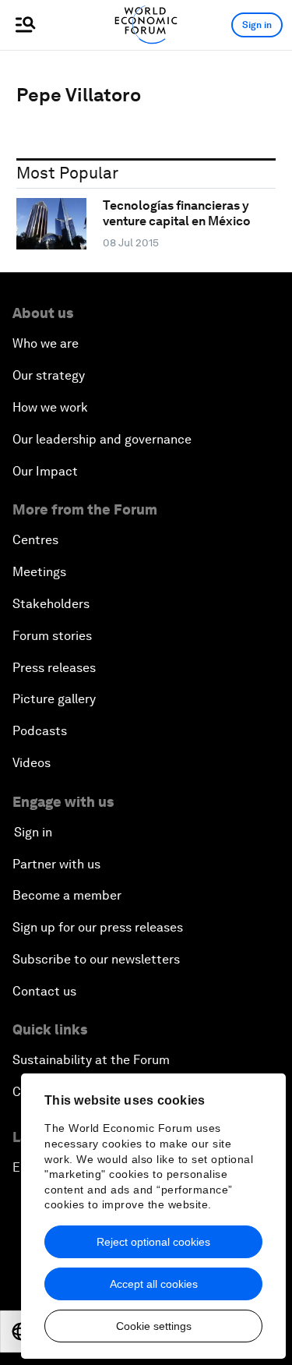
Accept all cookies (154, 1284)
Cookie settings (154, 1326)
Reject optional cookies (153, 1242)
